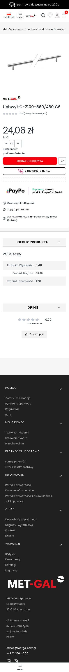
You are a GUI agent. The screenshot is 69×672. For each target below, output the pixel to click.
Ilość (5, 137)
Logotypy (11, 570)
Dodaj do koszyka (30, 161)
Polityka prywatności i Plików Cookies (28, 496)
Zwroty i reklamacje (17, 398)
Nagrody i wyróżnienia (19, 525)
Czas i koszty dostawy (19, 467)
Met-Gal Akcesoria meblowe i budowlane (28, 29)
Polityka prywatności (18, 485)
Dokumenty (12, 559)
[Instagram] (15, 661)
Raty (8, 414)
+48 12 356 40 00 (17, 653)
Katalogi (10, 565)
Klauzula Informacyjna (19, 490)
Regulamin (12, 409)
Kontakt (10, 530)
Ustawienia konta (16, 438)
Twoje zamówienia (17, 432)
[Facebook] (8, 661)
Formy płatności (15, 461)
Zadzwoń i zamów (37, 171)
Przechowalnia (14, 443)
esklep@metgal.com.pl (21, 648)
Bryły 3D (10, 554)
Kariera (9, 536)
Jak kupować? (14, 501)
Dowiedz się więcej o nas (21, 519)
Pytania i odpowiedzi (18, 403)
